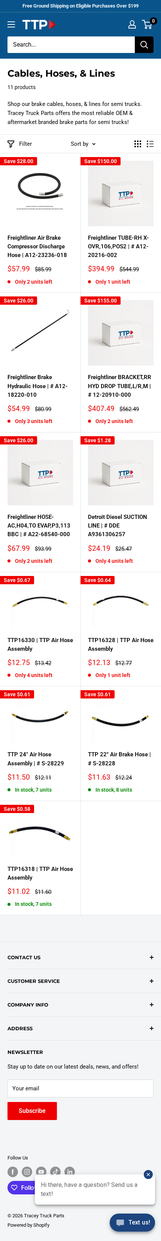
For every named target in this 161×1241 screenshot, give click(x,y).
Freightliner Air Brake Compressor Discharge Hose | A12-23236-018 (37, 246)
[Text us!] (132, 1225)
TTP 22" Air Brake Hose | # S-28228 (119, 758)
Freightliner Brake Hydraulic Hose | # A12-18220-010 (37, 386)
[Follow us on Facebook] (12, 1172)
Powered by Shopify (28, 1225)
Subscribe (32, 1110)
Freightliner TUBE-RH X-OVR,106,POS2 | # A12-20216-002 (118, 246)
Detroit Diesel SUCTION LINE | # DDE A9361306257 (117, 526)
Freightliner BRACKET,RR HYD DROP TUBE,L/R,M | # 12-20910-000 (119, 386)
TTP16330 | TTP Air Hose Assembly (40, 644)
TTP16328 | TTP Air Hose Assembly (121, 644)
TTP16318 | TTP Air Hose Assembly (40, 873)
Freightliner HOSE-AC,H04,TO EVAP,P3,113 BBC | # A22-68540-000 (38, 526)
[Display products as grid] (137, 144)
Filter (25, 144)
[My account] (132, 24)
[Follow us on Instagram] (27, 1172)
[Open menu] (11, 24)
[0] (147, 24)
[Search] (144, 44)
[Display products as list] (150, 144)
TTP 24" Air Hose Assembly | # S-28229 (35, 758)
